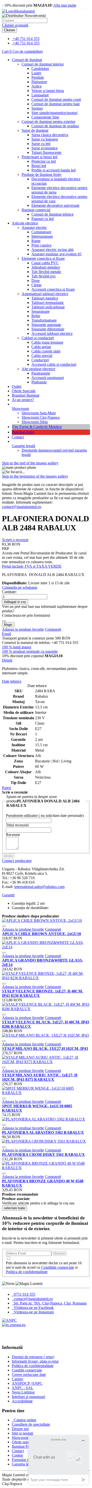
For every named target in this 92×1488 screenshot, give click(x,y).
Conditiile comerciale (57, 1267)
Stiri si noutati (22, 1433)
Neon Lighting (23, 1392)
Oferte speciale (23, 1442)
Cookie (17, 1455)
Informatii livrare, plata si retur (35, 1361)
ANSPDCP (21, 1383)
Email (6, 634)
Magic (8, 625)
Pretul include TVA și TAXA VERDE (32, 566)
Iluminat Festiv (23, 1446)
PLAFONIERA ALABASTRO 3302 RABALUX (43, 1132)
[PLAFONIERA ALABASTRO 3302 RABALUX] (43, 1119)
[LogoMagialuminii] (18, 11)
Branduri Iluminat (25, 395)
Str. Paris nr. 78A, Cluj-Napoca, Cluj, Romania (50, 1303)
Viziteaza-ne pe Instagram (33, 1312)
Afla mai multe (64, 5)
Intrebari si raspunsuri (28, 1397)
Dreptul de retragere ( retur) (33, 1357)
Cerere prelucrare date (29, 1374)
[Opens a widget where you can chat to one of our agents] (58, 1460)
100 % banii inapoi (16, 647)
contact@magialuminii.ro (21, 507)
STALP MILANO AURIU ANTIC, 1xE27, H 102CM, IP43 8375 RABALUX (39, 1077)
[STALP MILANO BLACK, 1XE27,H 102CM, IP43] (45, 1035)
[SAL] (9, 1320)
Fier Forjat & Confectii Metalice (37, 427)
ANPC (37, 1383)
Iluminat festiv (23, 432)
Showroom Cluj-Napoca (41, 417)
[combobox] (24, 20)
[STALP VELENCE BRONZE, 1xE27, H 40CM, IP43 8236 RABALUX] (46, 978)
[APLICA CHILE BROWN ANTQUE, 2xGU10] (42, 920)
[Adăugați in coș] (4, 926)
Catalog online (24, 1420)
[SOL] (14, 1325)
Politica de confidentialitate (27, 1272)
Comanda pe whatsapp (19, 587)
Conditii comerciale (27, 1370)
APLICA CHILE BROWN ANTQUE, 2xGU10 (41, 934)
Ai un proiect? (23, 400)
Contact (18, 437)
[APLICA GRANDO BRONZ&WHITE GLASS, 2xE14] (46, 947)
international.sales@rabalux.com (39, 887)
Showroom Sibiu (35, 422)
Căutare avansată (15, 25)
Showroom (20, 408)
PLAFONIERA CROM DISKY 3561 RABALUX (43, 1154)
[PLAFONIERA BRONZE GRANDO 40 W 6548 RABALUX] (46, 1168)
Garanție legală (23, 446)
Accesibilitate (22, 1401)
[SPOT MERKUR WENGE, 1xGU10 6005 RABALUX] (46, 1093)
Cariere (17, 1379)
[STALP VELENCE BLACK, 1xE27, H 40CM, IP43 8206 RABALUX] (46, 1009)
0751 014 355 (24, 1294)
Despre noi (20, 1429)
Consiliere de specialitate (31, 1424)
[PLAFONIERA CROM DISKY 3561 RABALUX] (44, 1141)
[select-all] (14, 1208)
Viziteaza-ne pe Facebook (33, 1307)
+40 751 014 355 (26, 39)
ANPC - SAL (22, 1388)
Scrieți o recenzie (15, 540)
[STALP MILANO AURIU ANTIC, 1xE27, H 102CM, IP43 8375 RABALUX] (46, 1062)
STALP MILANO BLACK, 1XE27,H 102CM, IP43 (45, 1048)
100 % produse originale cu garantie (30, 651)
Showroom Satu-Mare (39, 413)
